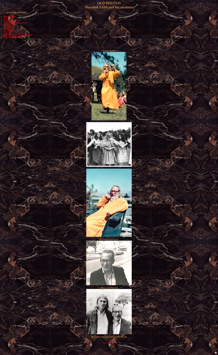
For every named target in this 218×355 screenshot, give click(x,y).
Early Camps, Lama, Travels (15, 23)
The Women (8, 27)
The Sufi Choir (9, 31)
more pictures (109, 343)
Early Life (7, 33)
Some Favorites (10, 21)
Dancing (7, 19)
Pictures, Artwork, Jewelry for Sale (18, 35)
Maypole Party (9, 16)
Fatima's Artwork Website (14, 37)
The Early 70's (9, 25)
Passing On (8, 29)
